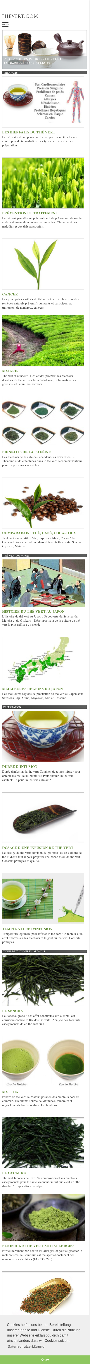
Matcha (10, 1091)
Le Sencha (12, 1010)
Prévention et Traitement (30, 212)
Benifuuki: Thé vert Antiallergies (38, 1245)
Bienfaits (11, 72)
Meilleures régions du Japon (32, 688)
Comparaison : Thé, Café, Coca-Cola (39, 532)
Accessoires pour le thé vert (33, 58)
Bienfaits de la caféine (26, 451)
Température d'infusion (27, 928)
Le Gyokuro (14, 1172)
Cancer (10, 294)
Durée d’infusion (19, 766)
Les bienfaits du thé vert (28, 132)
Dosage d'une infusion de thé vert (38, 847)
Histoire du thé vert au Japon (33, 611)
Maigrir (10, 370)
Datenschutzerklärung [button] (26, 1346)
